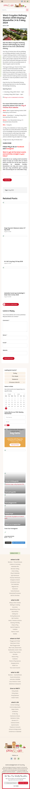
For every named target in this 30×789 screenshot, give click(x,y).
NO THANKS (16, 786)
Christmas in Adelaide (15, 731)
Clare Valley (15, 571)
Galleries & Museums (15, 684)
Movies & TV (15, 720)
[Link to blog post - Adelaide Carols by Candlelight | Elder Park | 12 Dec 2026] (15, 279)
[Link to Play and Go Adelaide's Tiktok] (28, 1)
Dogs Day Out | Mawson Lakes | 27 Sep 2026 (14, 229)
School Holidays (15, 705)
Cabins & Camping (15, 564)
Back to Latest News (11, 304)
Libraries (15, 654)
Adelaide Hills (15, 566)
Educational (15, 611)
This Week (15, 376)
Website (5, 350)
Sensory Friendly (15, 622)
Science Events (15, 722)
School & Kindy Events (15, 729)
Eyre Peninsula (15, 575)
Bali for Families (15, 595)
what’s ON (15, 702)
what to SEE (15, 672)
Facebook (20, 147)
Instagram (10, 149)
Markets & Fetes (15, 718)
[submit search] (27, 10)
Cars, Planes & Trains (15, 681)
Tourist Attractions (15, 677)
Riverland (15, 589)
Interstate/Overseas (15, 593)
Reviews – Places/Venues (15, 562)
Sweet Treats (15, 697)
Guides (15, 634)
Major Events (15, 709)
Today (15, 373)
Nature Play (15, 656)
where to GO (15, 560)
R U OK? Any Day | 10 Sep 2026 (13, 261)
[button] (16, 776)
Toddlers (15, 629)
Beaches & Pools (15, 643)
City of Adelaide (15, 573)
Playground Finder (15, 641)
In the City (15, 714)
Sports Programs (15, 627)
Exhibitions (15, 711)
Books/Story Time (15, 609)
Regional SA (15, 586)
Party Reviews (15, 695)
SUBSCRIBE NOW (23, 783)
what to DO (15, 600)
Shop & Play (15, 625)
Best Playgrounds (15, 645)
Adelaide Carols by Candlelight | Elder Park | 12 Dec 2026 (14, 294)
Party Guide (15, 691)
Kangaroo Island (15, 580)
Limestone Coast (15, 582)
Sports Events (15, 725)
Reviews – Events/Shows (15, 675)
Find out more (15, 445)
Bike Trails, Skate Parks (15, 647)
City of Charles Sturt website (14, 106)
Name (5, 335)
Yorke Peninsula (15, 591)
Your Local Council (15, 668)
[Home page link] (15, 5)
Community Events (15, 707)
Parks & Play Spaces (15, 661)
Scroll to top (14, 553)
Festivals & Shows (15, 716)
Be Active (15, 607)
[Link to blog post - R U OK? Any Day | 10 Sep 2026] (15, 247)
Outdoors (15, 659)
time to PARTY (15, 688)
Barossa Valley (15, 569)
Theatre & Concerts (15, 727)
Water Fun (15, 665)
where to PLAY (15, 638)
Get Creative (15, 618)
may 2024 (11, 190)
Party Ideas (15, 693)
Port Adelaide (15, 584)
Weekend (15, 379)
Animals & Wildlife (15, 679)
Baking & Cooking (15, 605)
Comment (6, 320)
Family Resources (15, 616)
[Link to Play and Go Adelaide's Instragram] (25, 1)
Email (5, 342)
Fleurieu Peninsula (15, 577)
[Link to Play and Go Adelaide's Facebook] (22, 1)
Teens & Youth (15, 631)
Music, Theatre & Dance (15, 620)
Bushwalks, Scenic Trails (15, 650)
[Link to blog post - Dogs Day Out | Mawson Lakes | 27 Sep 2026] (15, 214)
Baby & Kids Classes (15, 602)
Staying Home (15, 663)
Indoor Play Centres (15, 652)
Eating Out (15, 614)
